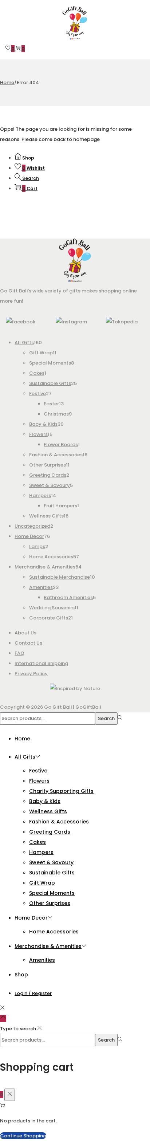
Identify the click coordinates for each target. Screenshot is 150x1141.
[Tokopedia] (122, 321)
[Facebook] (20, 321)
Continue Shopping (23, 1135)
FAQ (19, 653)
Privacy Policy (31, 673)
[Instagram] (71, 321)
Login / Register (33, 993)
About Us (25, 632)
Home (7, 82)
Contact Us (28, 643)
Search (106, 718)
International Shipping (41, 663)
